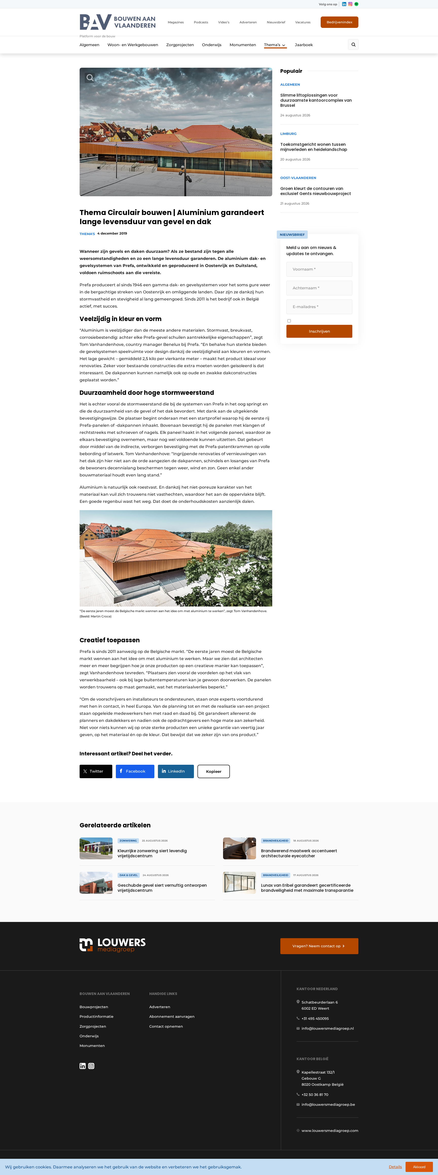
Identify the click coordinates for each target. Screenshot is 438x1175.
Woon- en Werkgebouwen (132, 44)
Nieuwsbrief (276, 22)
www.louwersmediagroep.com (330, 1130)
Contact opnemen (166, 1026)
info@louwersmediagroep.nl (328, 1028)
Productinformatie (97, 1016)
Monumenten (243, 44)
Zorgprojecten (180, 44)
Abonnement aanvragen (172, 1016)
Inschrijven (319, 331)
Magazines (176, 22)
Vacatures (303, 22)
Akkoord (419, 1167)
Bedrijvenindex (339, 22)
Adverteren (248, 22)
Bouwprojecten (94, 1007)
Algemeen (89, 44)
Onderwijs (212, 44)
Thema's (87, 234)
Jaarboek (304, 44)
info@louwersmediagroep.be (328, 1104)
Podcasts (201, 22)
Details (395, 1166)
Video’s (223, 22)
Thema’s (272, 44)
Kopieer (213, 771)
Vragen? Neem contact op (317, 946)
